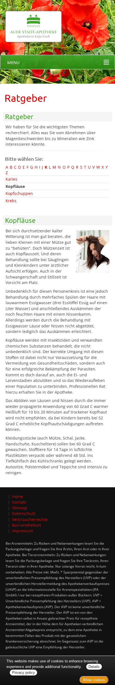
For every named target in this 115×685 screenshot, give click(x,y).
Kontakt (19, 502)
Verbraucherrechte (29, 519)
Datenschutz (23, 513)
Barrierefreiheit (26, 525)
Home (17, 496)
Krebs (11, 200)
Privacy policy (23, 672)
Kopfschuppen (19, 193)
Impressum (22, 530)
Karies (11, 179)
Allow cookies (94, 680)
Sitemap (19, 508)
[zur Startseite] (30, 20)
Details (94, 667)
